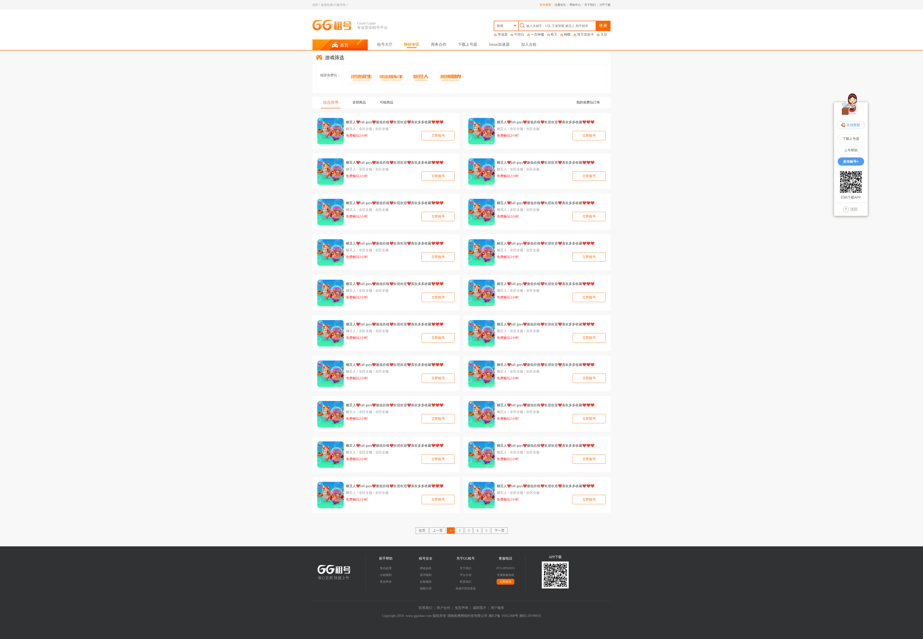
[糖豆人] (420, 77)
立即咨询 (505, 581)
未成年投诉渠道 (465, 588)
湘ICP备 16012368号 (503, 616)
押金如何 (425, 568)
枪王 (554, 34)
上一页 (438, 530)
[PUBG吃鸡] (361, 77)
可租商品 (386, 102)
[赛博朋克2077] (450, 77)
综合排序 (330, 102)
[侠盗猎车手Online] (391, 77)
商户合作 (443, 608)
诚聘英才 (479, 608)
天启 (603, 34)
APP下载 (605, 4)
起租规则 (425, 581)
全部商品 (359, 102)
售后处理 (386, 568)
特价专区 (411, 44)
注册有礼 (560, 4)
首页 (422, 530)
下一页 (499, 530)
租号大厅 (385, 44)
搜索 (603, 25)
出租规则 (386, 575)
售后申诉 (386, 581)
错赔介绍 (425, 588)
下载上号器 (467, 44)
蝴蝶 (567, 34)
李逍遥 (503, 34)
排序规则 (425, 575)
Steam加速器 (499, 44)
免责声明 (461, 608)
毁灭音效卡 (585, 34)
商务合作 (438, 44)
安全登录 (545, 4)
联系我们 (465, 581)
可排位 (519, 34)
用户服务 (497, 608)
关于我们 (590, 4)
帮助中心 (575, 4)
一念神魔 (537, 34)
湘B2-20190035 (530, 616)
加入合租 (528, 44)
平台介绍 (465, 575)
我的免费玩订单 (588, 102)
